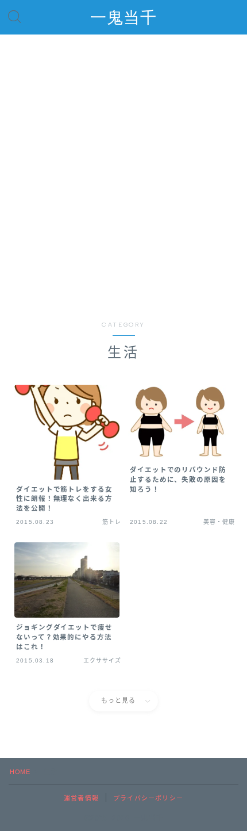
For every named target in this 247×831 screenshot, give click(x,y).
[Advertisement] (123, 183)
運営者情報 (81, 798)
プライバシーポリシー (148, 798)
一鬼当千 (123, 17)
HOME (20, 771)
